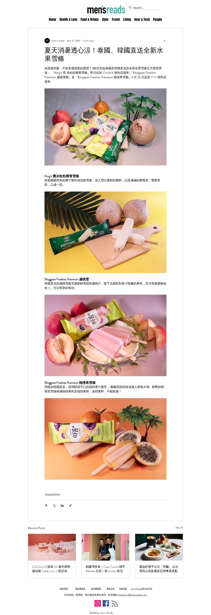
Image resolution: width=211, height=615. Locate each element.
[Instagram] (97, 603)
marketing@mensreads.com (132, 594)
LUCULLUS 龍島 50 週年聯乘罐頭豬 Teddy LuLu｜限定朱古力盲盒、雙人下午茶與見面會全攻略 (51, 569)
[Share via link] (70, 505)
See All (179, 527)
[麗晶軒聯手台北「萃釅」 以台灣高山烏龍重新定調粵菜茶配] (159, 547)
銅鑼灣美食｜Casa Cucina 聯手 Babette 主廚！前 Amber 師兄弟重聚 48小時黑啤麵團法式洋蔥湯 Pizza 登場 (105, 569)
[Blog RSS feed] (115, 603)
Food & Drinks (52, 494)
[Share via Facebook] (46, 505)
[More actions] (164, 41)
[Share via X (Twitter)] (54, 505)
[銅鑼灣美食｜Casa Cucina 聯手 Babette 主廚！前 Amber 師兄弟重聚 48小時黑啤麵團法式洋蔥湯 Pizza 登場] (105, 547)
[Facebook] (106, 603)
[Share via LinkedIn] (62, 505)
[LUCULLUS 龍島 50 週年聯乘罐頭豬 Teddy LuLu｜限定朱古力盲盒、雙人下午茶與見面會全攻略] (52, 547)
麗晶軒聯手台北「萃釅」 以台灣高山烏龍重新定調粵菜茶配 (158, 569)
